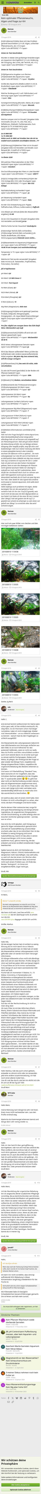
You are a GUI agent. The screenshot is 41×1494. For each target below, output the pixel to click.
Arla (7, 1389)
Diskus (13, 1377)
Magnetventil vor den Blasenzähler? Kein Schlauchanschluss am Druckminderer (22, 1361)
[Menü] (2, 2)
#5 (39, 891)
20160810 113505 (10, 584)
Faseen (8, 1324)
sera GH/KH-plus (7, 919)
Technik (14, 1339)
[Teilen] (35, 37)
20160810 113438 (10, 551)
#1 (39, 37)
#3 (39, 668)
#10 (38, 1183)
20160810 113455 (10, 695)
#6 (39, 938)
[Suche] (39, 2)
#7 (39, 1067)
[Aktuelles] (35, 2)
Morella (8, 1365)
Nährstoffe (16, 1351)
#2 (39, 519)
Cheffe (8, 1377)
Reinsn (5, 24)
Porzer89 (9, 1351)
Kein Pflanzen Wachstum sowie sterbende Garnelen (20, 1321)
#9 (39, 1139)
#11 (38, 1256)
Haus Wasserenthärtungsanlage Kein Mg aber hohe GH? (21, 1385)
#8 (39, 1101)
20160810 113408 (10, 650)
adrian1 (8, 1339)
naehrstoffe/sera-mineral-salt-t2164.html (17, 1085)
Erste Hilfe (15, 1324)
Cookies (25, 1468)
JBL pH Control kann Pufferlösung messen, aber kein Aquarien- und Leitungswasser (21, 1334)
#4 (39, 715)
